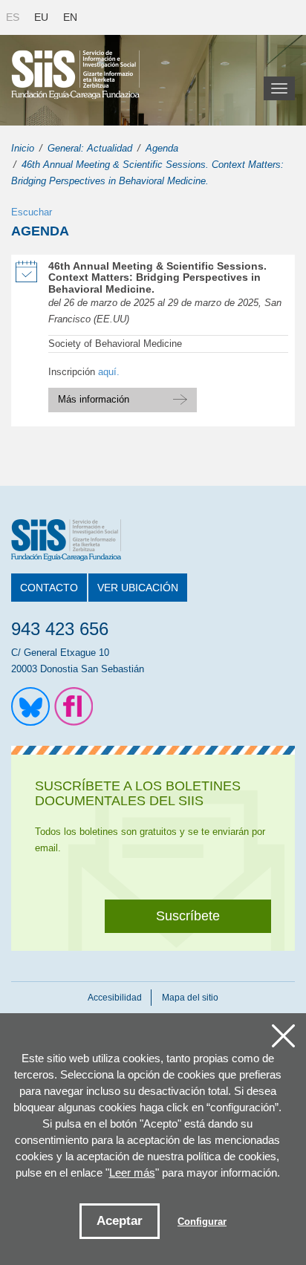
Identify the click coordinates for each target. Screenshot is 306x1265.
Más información (122, 396)
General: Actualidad (90, 148)
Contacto (49, 588)
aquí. (109, 371)
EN (70, 17)
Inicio (22, 148)
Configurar (202, 1221)
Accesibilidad (115, 997)
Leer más (132, 1172)
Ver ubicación (137, 588)
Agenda (162, 148)
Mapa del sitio (190, 997)
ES (12, 17)
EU (41, 17)
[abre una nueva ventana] (30, 706)
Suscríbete (188, 915)
